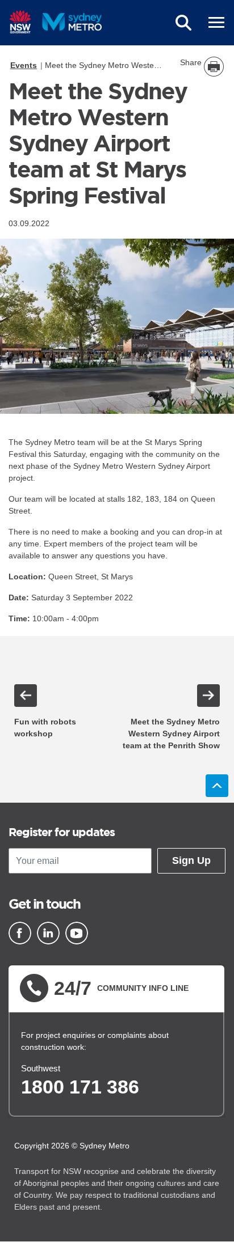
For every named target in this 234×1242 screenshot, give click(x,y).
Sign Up (191, 860)
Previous (25, 695)
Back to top (217, 785)
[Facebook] (20, 933)
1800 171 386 (80, 1086)
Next (208, 695)
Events (23, 65)
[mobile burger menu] (216, 23)
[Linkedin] (48, 933)
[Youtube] (76, 933)
